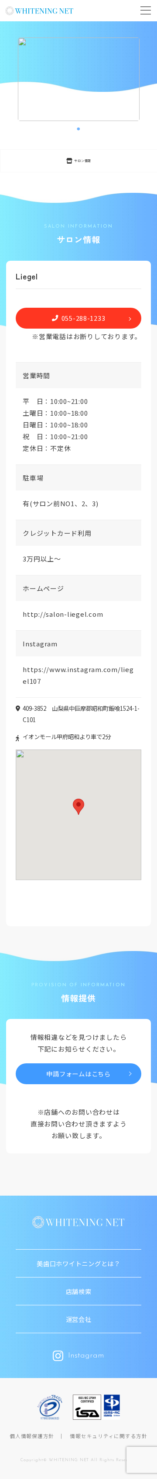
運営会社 (79, 1319)
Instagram (86, 1356)
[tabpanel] (79, 79)
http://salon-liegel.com (63, 613)
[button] (78, 806)
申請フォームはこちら (78, 1073)
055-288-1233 (83, 318)
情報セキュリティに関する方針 (108, 1435)
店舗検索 (79, 1291)
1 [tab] (78, 129)
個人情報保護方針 (32, 1435)
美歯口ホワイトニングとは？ (78, 1263)
